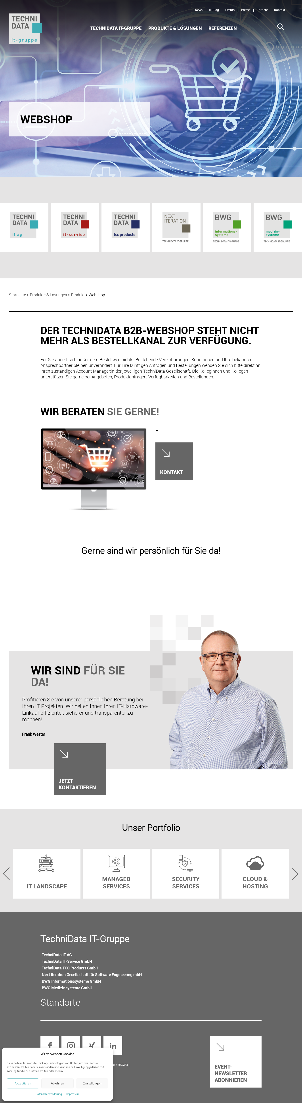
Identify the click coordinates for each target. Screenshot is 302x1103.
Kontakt (279, 10)
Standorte (60, 1002)
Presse (245, 10)
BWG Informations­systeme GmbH (71, 981)
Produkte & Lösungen (175, 28)
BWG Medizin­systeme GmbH (67, 987)
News (199, 10)
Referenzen (222, 28)
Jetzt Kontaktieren (77, 784)
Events (230, 10)
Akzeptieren (23, 1083)
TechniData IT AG (57, 954)
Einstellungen (92, 1083)
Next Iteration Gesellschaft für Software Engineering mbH (92, 974)
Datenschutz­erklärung (49, 1094)
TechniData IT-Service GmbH (67, 961)
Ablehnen (57, 1083)
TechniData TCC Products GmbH (70, 968)
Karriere (262, 10)
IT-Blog (214, 10)
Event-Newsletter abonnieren (231, 1073)
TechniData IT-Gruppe (116, 28)
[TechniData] (25, 28)
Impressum (72, 1094)
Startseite (17, 294)
